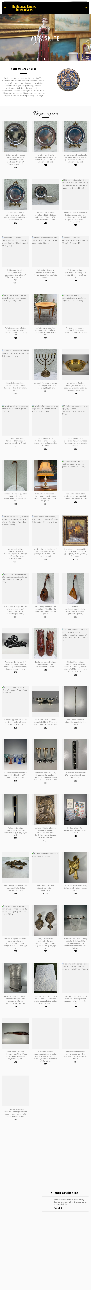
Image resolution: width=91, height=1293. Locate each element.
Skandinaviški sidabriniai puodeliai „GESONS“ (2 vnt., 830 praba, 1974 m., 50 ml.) (45, 722)
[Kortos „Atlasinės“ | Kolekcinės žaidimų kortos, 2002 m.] (75, 809)
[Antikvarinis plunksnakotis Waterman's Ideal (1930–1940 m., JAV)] (75, 754)
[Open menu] (5, 8)
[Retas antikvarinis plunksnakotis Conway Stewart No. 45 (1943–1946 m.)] (15, 809)
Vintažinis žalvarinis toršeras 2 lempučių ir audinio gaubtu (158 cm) (15, 441)
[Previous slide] (42, 1215)
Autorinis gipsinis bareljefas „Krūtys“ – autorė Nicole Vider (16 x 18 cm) (15, 722)
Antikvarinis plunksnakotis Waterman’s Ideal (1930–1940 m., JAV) (75, 775)
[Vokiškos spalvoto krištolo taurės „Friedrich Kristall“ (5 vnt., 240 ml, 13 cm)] (15, 754)
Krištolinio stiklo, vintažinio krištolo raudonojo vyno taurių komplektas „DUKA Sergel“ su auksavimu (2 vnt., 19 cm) (75, 217)
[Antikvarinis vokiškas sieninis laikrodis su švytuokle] (45, 867)
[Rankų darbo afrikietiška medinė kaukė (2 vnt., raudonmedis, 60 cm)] (45, 643)
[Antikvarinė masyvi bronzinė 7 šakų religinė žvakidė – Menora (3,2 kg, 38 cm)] (45, 364)
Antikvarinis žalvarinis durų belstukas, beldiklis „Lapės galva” (75, 888)
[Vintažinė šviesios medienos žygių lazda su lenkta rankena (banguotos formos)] (45, 420)
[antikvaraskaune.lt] (24, 8)
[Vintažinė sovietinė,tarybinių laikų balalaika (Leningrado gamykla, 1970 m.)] (75, 588)
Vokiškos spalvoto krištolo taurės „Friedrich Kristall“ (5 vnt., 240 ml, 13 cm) (15, 775)
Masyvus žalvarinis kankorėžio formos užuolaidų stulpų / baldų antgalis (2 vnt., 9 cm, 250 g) (46, 943)
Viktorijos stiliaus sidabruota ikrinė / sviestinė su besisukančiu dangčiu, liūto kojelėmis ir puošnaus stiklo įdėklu (45, 1056)
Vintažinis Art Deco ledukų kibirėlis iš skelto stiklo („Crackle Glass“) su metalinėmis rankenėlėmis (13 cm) (75, 943)
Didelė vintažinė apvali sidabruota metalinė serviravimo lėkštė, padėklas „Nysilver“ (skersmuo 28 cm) (15, 159)
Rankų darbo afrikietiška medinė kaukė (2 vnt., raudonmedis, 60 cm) (45, 664)
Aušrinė (58, 1208)
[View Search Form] (86, 8)
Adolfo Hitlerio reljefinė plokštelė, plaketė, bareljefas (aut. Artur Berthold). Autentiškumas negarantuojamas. (45, 832)
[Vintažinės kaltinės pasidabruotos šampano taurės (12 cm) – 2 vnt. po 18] (75, 251)
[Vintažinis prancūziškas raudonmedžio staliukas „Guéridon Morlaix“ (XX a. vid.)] (45, 309)
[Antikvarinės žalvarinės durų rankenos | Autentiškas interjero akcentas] (15, 867)
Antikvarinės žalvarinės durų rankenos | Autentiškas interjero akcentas (15, 888)
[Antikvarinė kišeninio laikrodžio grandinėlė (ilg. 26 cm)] (75, 701)
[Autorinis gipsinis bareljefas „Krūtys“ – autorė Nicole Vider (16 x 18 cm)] (15, 701)
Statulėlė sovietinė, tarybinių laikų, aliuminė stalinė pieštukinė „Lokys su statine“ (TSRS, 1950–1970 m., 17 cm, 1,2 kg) (75, 666)
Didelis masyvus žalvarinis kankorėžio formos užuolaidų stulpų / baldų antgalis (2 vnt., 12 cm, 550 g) (15, 943)
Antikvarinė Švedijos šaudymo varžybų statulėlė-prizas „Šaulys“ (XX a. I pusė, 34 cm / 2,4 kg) (15, 274)
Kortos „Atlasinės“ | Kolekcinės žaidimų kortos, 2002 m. (75, 830)
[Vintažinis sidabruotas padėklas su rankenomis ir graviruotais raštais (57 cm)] (75, 475)
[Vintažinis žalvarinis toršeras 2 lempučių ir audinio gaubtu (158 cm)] (15, 420)
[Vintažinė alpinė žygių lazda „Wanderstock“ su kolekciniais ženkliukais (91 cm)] (15, 475)
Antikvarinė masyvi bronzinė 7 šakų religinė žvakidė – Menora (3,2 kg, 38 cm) (45, 385)
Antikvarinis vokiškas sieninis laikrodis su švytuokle (45, 888)
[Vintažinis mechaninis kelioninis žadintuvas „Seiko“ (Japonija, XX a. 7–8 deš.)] (75, 309)
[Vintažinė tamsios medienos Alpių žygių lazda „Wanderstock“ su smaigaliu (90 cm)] (75, 420)
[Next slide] (88, 1215)
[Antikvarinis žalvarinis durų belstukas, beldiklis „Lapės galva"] (75, 867)
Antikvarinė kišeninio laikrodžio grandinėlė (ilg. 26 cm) (75, 722)
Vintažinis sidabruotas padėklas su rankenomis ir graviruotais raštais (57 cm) (75, 496)
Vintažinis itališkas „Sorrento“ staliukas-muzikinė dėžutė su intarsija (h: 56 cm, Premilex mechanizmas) (15, 553)
